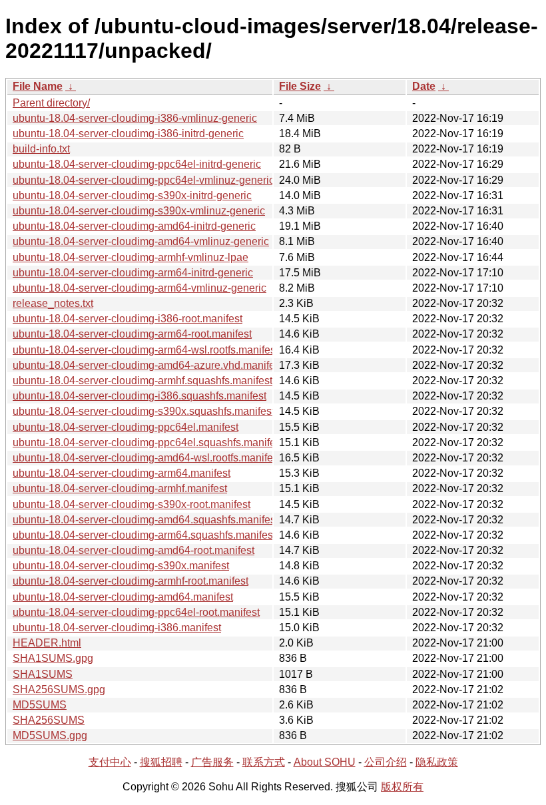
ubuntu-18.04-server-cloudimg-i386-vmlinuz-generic (135, 118)
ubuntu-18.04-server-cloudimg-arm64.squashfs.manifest (144, 535)
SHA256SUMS (49, 720)
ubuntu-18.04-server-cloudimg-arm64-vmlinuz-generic (139, 288)
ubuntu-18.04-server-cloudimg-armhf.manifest (120, 488)
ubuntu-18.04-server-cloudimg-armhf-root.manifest (130, 581)
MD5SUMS (40, 704)
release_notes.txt (53, 303)
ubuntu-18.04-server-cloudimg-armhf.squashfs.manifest (142, 380)
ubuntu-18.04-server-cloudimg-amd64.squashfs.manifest (145, 519)
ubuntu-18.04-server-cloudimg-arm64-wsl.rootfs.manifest (145, 350)
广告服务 (212, 762)
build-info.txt (41, 148)
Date (423, 86)
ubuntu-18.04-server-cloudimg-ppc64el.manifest (125, 427)
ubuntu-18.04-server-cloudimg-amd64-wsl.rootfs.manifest (147, 457)
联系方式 (263, 762)
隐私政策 (436, 762)
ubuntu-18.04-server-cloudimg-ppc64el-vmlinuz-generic (143, 180)
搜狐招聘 (161, 762)
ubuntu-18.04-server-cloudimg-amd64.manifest (123, 597)
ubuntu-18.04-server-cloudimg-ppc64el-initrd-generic (137, 164)
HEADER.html (47, 643)
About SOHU (325, 762)
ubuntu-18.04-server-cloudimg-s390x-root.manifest (131, 504)
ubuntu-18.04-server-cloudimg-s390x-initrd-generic (132, 195)
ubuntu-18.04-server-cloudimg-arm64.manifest (121, 473)
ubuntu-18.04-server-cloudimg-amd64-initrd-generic (134, 226)
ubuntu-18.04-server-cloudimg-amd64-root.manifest (133, 550)
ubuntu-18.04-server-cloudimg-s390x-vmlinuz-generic (139, 210)
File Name (38, 86)
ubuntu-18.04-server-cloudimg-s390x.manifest (121, 565)
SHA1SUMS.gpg (53, 658)
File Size (300, 86)
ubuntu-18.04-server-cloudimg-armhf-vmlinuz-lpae (130, 257)
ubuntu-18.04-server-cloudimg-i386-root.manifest (127, 318)
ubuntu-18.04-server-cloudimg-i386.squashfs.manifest (139, 396)
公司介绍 (385, 762)
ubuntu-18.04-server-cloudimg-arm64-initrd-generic (133, 272)
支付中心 (110, 762)
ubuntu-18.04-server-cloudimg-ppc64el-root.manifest (136, 612)
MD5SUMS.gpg (50, 735)
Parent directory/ (51, 103)
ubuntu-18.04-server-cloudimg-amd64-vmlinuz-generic (141, 241)
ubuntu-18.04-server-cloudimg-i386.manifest (117, 627)
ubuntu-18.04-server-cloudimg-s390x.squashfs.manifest (143, 411)
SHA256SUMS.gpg (59, 689)
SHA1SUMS (43, 674)
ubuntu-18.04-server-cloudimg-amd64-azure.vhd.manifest (148, 365)
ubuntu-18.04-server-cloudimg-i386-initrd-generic (128, 133)
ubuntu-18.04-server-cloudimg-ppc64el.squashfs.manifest (148, 442)
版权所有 (402, 786)
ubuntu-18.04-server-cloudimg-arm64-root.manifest (132, 334)
